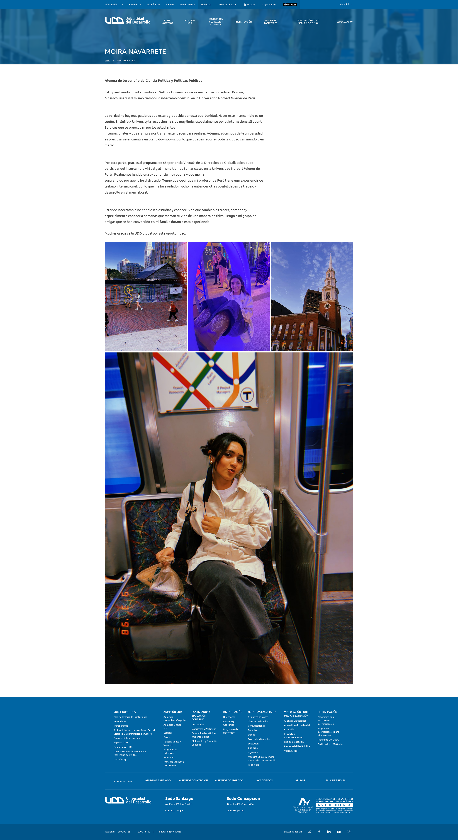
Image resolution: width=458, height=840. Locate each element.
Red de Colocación (294, 741)
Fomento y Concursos (228, 723)
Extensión (289, 729)
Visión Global (291, 750)
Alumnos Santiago (158, 780)
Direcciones (229, 716)
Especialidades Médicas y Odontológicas (204, 735)
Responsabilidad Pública (297, 746)
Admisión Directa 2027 (172, 726)
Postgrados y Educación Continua (201, 715)
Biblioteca (206, 4)
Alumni (170, 4)
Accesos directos (227, 4)
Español (344, 4)
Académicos (153, 4)
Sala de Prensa (187, 4)
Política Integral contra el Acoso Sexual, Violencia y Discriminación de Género (134, 732)
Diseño (251, 734)
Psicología (253, 764)
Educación (253, 743)
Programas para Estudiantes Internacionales (326, 720)
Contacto (170, 810)
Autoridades (120, 721)
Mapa (180, 810)
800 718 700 (144, 831)
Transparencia (121, 725)
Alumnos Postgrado (229, 780)
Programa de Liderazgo (170, 751)
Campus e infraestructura (127, 737)
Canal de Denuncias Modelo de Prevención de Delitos (130, 753)
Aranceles (169, 757)
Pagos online (269, 4)
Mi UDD (250, 4)
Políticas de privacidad (169, 831)
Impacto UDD (121, 742)
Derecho (252, 730)
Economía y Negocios (259, 739)
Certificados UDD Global (330, 744)
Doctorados (198, 724)
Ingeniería (253, 752)
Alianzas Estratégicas (295, 720)
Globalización (327, 712)
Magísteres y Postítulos (204, 728)
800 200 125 (124, 831)
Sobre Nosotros (125, 712)
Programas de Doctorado (230, 731)
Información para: (114, 4)
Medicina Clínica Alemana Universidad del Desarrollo (262, 758)
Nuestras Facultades (262, 712)
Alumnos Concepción (193, 780)
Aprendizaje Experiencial (297, 725)
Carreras (168, 732)
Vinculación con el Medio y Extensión (297, 713)
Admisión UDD (173, 712)
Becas (167, 737)
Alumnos (134, 4)
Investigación (232, 712)
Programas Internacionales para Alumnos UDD (328, 732)
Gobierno (253, 747)
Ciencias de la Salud (258, 721)
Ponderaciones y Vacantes (172, 743)
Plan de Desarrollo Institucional (130, 716)
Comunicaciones (256, 725)
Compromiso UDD (123, 746)
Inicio (107, 60)
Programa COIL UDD (328, 739)
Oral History (120, 759)
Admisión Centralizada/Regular (175, 718)
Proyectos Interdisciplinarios (293, 735)
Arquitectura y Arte (258, 716)
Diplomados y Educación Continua (204, 743)
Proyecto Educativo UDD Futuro (174, 763)
